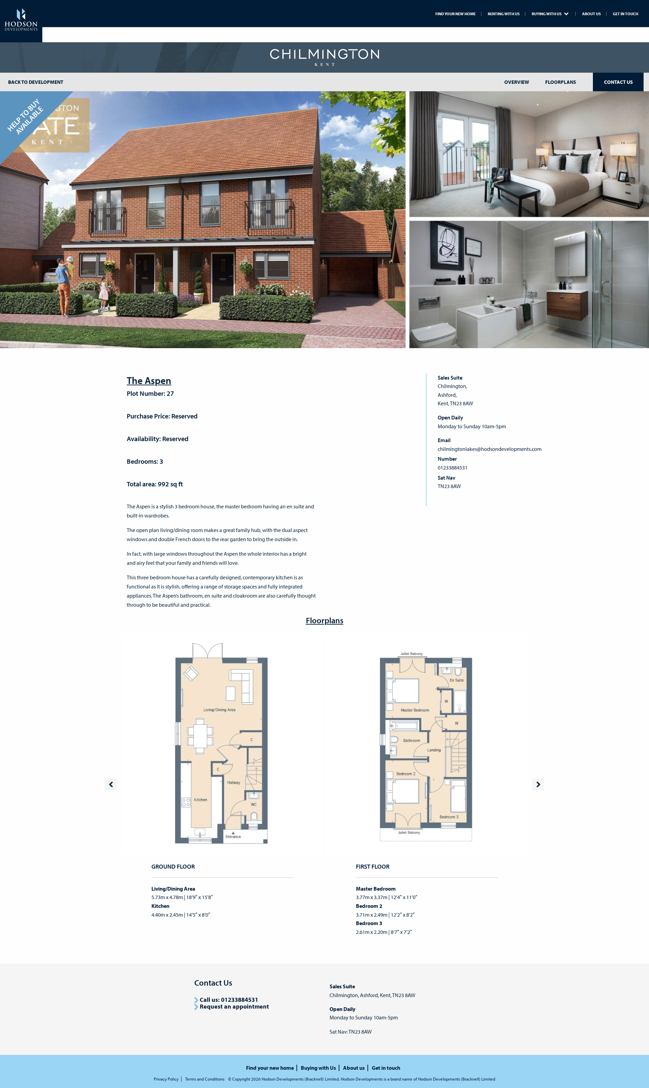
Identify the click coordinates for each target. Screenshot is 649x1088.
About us (591, 14)
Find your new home (455, 14)
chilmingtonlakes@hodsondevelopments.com (490, 448)
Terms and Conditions (204, 1079)
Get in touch (625, 14)
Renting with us (504, 14)
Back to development (35, 82)
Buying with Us (547, 14)
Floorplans (560, 82)
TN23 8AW (449, 486)
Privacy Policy (166, 1079)
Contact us (618, 82)
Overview (516, 82)
